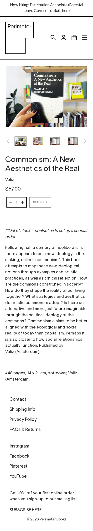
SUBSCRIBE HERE (25, 510)
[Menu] (84, 37)
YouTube (18, 477)
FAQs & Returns (25, 430)
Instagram (19, 446)
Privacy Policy (23, 420)
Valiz (9, 180)
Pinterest (18, 467)
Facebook (19, 456)
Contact (18, 400)
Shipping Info (22, 410)
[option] (20, 141)
